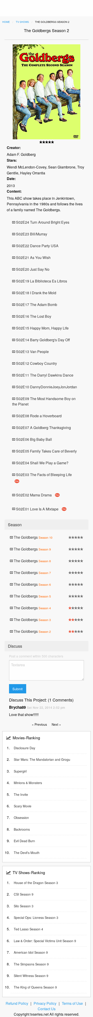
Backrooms (22, 829)
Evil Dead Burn (24, 841)
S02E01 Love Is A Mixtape (40, 508)
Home (6, 22)
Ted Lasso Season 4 (28, 929)
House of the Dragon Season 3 (36, 882)
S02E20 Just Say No (32, 269)
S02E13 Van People (32, 351)
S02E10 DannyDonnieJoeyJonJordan (46, 386)
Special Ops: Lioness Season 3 (36, 917)
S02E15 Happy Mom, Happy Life (42, 328)
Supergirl (20, 771)
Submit (17, 688)
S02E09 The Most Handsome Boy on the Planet (44, 401)
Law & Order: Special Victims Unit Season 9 (45, 941)
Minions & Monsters (28, 782)
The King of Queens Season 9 (35, 987)
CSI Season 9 (23, 894)
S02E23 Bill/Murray (31, 234)
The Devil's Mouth (27, 852)
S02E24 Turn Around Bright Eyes (42, 222)
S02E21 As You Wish (33, 257)
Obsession (21, 817)
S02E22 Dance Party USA (36, 245)
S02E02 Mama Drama (37, 495)
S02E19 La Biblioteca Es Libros (41, 281)
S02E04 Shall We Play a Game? (41, 462)
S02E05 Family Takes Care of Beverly (46, 451)
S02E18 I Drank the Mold (35, 292)
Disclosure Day (24, 748)
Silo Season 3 (23, 906)
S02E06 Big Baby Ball (33, 439)
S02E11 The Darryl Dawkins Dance (44, 375)
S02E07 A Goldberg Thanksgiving (43, 427)
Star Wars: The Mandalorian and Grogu (42, 759)
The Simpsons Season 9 (31, 964)
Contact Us (47, 1008)
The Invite (21, 794)
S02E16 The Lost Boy (33, 316)
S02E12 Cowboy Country (36, 363)
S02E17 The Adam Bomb (36, 304)
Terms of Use (72, 1003)
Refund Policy (17, 1003)
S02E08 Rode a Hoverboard (38, 415)
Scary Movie (22, 806)
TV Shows (22, 22)
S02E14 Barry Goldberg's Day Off (42, 339)
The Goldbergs (32, 537)
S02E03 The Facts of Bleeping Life (43, 477)
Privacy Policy (45, 1003)
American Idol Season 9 (31, 952)
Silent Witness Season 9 (31, 975)
